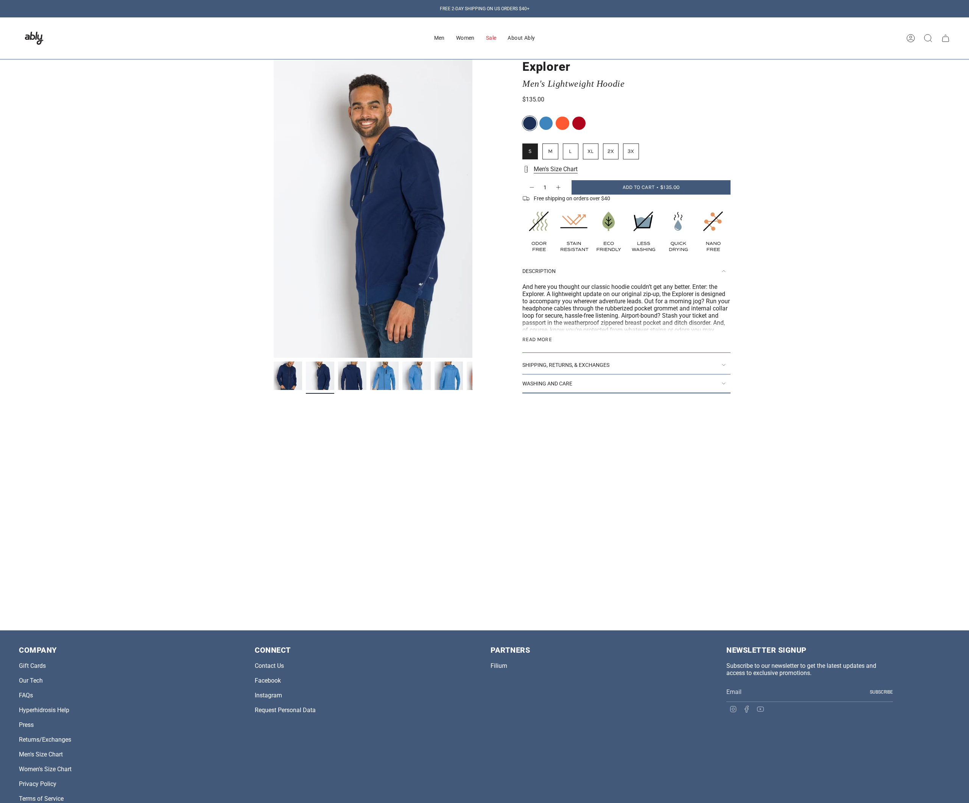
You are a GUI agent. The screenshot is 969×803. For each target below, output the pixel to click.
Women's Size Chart (45, 769)
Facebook (268, 680)
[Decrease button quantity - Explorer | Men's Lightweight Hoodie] (531, 187)
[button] (439, 38)
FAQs (26, 695)
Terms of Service (41, 798)
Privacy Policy (37, 783)
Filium (499, 665)
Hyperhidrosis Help (44, 710)
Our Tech (31, 680)
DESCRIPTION (539, 271)
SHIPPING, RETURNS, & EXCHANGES (565, 365)
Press (26, 724)
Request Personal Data (285, 710)
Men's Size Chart (556, 169)
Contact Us (269, 665)
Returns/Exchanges (45, 739)
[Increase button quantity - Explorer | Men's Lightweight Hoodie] (559, 187)
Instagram (268, 695)
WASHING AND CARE (547, 383)
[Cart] (945, 38)
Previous (273, 208)
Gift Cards (32, 665)
